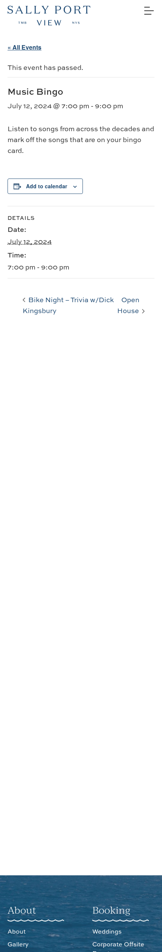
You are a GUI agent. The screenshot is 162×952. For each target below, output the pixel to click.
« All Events (24, 47)
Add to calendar (46, 186)
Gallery (18, 944)
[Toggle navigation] (148, 8)
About (17, 931)
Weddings (107, 931)
